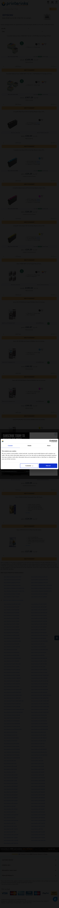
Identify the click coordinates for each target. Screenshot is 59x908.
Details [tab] (29, 445)
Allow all (48, 465)
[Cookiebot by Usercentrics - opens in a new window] (50, 441)
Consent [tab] (10, 445)
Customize (28, 465)
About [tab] (48, 445)
